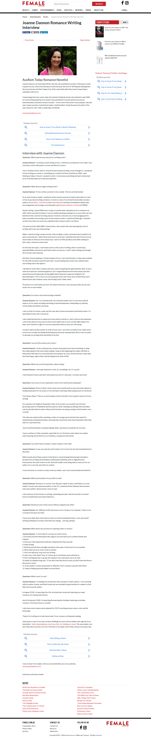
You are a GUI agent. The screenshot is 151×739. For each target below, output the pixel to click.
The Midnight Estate (30, 703)
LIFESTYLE (68, 10)
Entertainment (35, 17)
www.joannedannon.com (31, 113)
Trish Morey (43, 202)
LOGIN (124, 10)
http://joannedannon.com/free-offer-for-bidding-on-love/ (54, 624)
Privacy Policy (27, 728)
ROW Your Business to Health (33, 687)
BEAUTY (25, 10)
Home (24, 17)
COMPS (35, 10)
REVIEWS (78, 10)
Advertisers (54, 731)
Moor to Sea (27, 700)
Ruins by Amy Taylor (85, 714)
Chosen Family (27, 698)
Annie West (33, 202)
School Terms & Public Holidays (111, 73)
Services (25, 731)
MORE (125, 22)
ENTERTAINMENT (47, 10)
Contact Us (54, 726)
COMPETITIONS (103, 22)
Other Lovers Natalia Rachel (87, 690)
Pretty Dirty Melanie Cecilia (33, 711)
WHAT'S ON (98, 10)
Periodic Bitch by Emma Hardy (34, 692)
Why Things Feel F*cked (86, 698)
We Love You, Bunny (84, 706)
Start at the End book (30, 708)
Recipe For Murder (84, 700)
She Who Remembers (30, 695)
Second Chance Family (85, 708)
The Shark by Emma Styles (32, 690)
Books (45, 17)
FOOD (59, 10)
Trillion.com (79, 735)
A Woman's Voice (83, 711)
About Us (53, 728)
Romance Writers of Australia (71, 205)
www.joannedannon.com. (31, 666)
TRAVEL (88, 10)
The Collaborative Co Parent (33, 706)
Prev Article (29, 40)
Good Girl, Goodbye (85, 687)
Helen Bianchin (57, 202)
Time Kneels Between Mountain (89, 703)
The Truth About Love (85, 692)
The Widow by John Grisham (88, 695)
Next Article (85, 40)
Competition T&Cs (28, 726)
